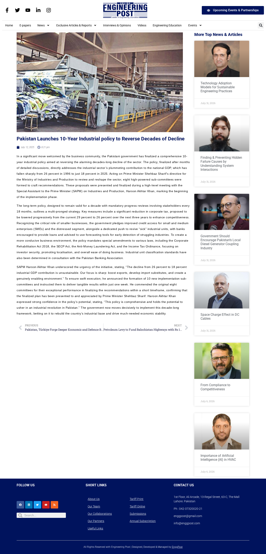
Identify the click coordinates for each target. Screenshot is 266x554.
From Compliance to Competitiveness (215, 387)
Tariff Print (136, 499)
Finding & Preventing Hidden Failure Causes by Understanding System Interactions (221, 164)
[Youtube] (28, 10)
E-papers (25, 25)
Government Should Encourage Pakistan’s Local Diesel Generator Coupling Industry (221, 242)
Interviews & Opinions (117, 25)
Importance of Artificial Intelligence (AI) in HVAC (218, 458)
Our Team (94, 506)
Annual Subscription (143, 521)
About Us (94, 499)
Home (9, 25)
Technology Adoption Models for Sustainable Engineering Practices (218, 87)
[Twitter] (17, 10)
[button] (261, 25)
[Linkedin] (29, 505)
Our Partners (96, 521)
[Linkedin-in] (38, 10)
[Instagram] (49, 10)
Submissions (138, 513)
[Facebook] (20, 505)
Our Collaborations (100, 513)
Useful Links (95, 528)
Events (192, 25)
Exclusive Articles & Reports (74, 25)
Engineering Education (167, 25)
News (41, 25)
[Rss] (54, 505)
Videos (142, 25)
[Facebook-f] (7, 10)
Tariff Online (137, 506)
